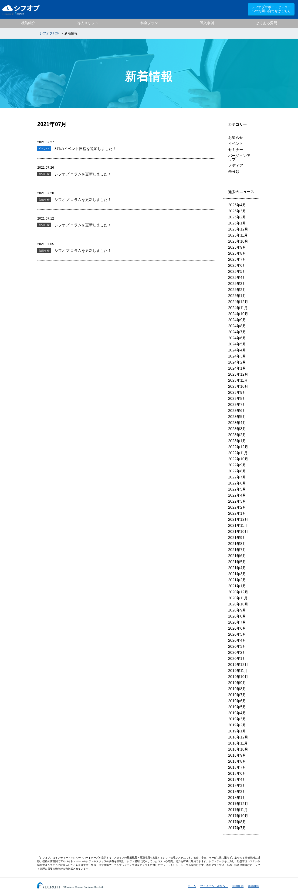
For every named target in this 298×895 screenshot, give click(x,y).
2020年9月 (237, 610)
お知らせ (235, 138)
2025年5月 (237, 272)
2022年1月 (237, 513)
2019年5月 (237, 707)
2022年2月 (237, 507)
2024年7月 (237, 332)
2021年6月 (237, 556)
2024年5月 (237, 344)
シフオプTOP (49, 33)
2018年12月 (238, 737)
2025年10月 (238, 241)
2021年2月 (237, 580)
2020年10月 (238, 604)
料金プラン (149, 23)
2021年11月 (238, 526)
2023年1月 (237, 441)
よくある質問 (266, 23)
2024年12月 (238, 302)
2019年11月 (238, 671)
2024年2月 (237, 362)
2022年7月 (237, 477)
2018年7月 (237, 767)
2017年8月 (237, 822)
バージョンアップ (239, 157)
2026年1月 (237, 223)
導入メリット (87, 23)
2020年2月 (237, 653)
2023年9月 (237, 392)
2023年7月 (237, 405)
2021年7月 (237, 550)
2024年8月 (237, 326)
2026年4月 (237, 205)
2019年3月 (237, 719)
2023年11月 (238, 380)
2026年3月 (237, 211)
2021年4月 (237, 568)
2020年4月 (237, 640)
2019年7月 (237, 695)
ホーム (192, 886)
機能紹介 (28, 23)
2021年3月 (237, 574)
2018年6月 (237, 773)
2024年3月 (237, 356)
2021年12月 (238, 519)
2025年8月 (237, 253)
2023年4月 (237, 423)
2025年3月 (237, 284)
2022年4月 (237, 495)
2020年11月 (238, 598)
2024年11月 (238, 308)
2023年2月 (237, 435)
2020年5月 (237, 634)
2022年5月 (237, 489)
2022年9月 (237, 465)
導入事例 (207, 23)
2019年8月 (237, 689)
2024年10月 (238, 314)
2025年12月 (238, 229)
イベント (235, 144)
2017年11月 (238, 810)
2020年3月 (237, 646)
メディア (235, 165)
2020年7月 (237, 622)
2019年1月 (237, 731)
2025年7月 (237, 259)
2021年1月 (237, 586)
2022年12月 (238, 447)
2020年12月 (238, 592)
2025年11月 (238, 235)
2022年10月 (238, 459)
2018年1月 (237, 798)
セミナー (235, 150)
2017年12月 (238, 804)
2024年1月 (237, 368)
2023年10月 (238, 386)
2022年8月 (237, 471)
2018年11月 (238, 743)
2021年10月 (238, 532)
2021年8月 (237, 544)
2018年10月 (238, 749)
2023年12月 (238, 374)
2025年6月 (237, 265)
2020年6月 (237, 628)
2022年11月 (238, 453)
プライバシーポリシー (214, 886)
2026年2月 (237, 217)
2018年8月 (237, 761)
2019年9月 (237, 683)
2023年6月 (237, 411)
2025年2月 (237, 290)
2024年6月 (237, 338)
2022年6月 (237, 483)
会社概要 (253, 886)
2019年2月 (237, 725)
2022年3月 (237, 501)
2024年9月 (237, 320)
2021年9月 (237, 538)
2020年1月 (237, 659)
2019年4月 (237, 713)
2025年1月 (237, 296)
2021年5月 (237, 562)
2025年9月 (237, 247)
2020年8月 (237, 616)
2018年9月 (237, 755)
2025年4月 (237, 278)
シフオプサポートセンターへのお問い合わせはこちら (271, 9)
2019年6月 (237, 701)
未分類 (233, 172)
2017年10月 (238, 816)
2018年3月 (237, 786)
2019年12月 (238, 665)
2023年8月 (237, 399)
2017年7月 (237, 828)
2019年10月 (238, 677)
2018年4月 (237, 779)
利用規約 (238, 886)
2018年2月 (237, 792)
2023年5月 (237, 417)
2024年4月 (237, 350)
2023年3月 (237, 429)
